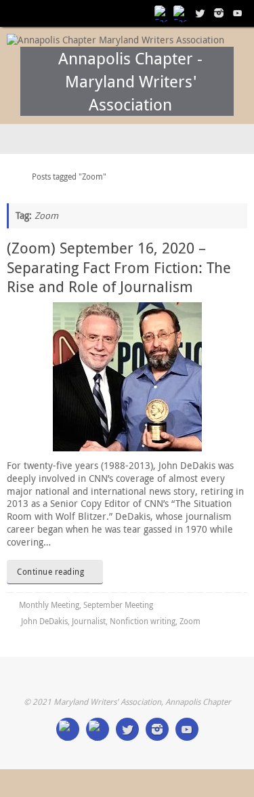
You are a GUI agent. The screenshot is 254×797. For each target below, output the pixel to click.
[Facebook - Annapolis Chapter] (161, 12)
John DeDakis (44, 621)
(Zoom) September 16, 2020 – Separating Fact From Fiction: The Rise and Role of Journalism (119, 267)
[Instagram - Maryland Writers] (218, 12)
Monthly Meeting (49, 605)
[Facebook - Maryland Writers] (180, 12)
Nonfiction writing (142, 621)
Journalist (89, 621)
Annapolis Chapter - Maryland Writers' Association (130, 81)
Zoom (189, 621)
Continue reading (50, 571)
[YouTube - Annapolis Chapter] (237, 12)
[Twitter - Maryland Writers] (199, 12)
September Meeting (118, 605)
